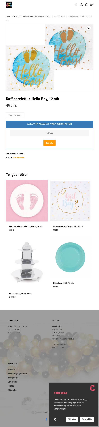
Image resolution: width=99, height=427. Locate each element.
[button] (91, 4)
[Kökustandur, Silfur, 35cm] (27, 262)
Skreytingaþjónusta (17, 373)
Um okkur (12, 382)
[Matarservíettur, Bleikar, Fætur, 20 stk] (27, 200)
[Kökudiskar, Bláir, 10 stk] (70, 257)
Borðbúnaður (59, 16)
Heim (8, 16)
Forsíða (11, 369)
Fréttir (11, 386)
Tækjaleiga (13, 377)
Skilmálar (12, 390)
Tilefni (16, 16)
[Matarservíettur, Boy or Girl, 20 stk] (70, 200)
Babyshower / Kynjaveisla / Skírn (36, 16)
